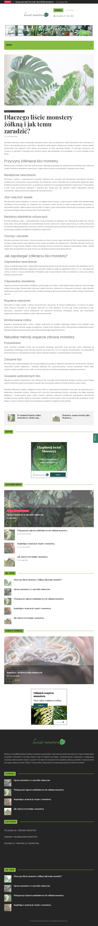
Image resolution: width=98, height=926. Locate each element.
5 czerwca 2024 (13, 676)
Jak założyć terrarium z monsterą (32, 556)
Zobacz (11, 523)
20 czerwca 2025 (25, 534)
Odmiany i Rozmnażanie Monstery (18, 511)
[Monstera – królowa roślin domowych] (49, 707)
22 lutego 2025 (62, 2)
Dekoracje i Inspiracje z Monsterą (17, 669)
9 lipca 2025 (12, 518)
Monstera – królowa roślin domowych (24, 672)
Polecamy (8, 2)
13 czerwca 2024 (12, 136)
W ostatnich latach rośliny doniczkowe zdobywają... (29, 416)
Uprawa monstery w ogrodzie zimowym (25, 514)
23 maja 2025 (23, 560)
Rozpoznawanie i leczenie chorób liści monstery (35, 2)
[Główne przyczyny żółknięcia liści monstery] (49, 460)
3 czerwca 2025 (24, 547)
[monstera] (49, 30)
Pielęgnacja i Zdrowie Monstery (14, 111)
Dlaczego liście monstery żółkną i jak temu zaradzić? (38, 579)
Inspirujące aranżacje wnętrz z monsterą (35, 543)
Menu (9, 45)
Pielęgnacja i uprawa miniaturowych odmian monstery (42, 530)
